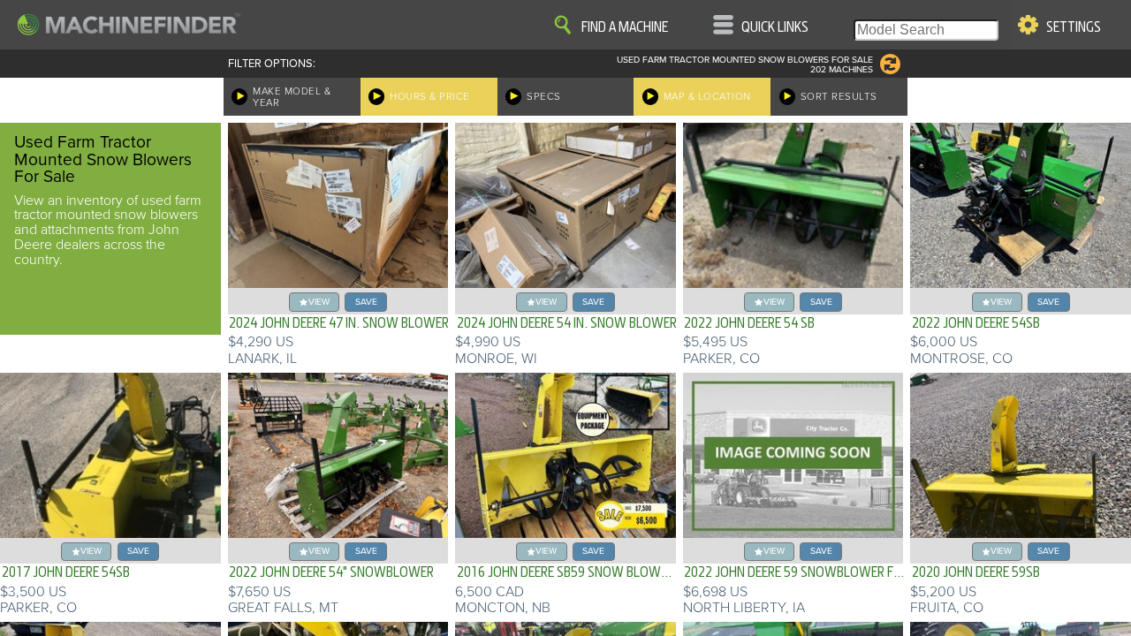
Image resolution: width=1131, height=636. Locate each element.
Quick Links (774, 27)
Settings (1073, 27)
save (366, 301)
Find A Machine (624, 27)
